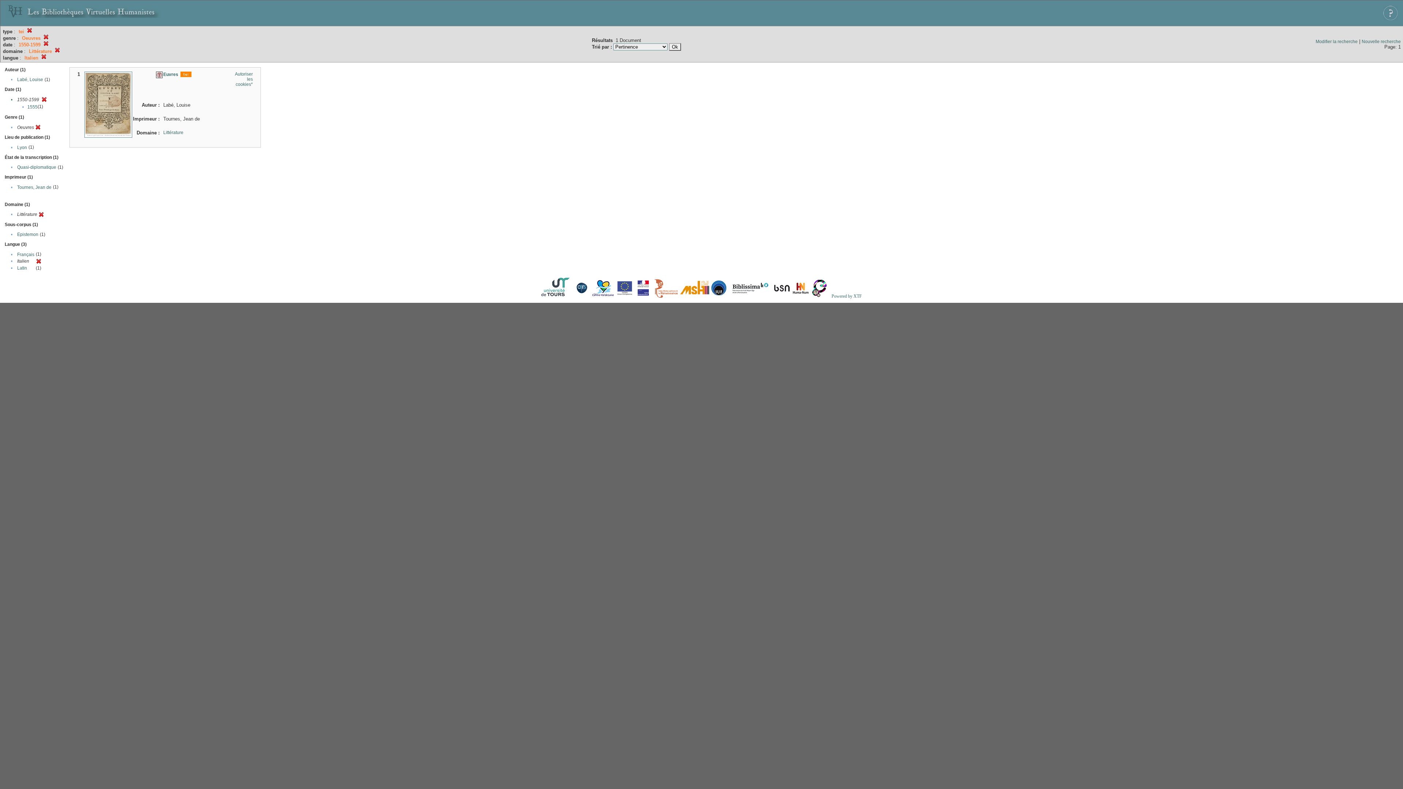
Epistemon (27, 234)
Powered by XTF (847, 296)
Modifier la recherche (1337, 41)
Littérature (173, 132)
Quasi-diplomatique (36, 167)
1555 (32, 107)
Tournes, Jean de (34, 187)
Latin (22, 268)
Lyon (22, 147)
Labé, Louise (30, 79)
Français (25, 254)
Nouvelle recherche (1381, 41)
